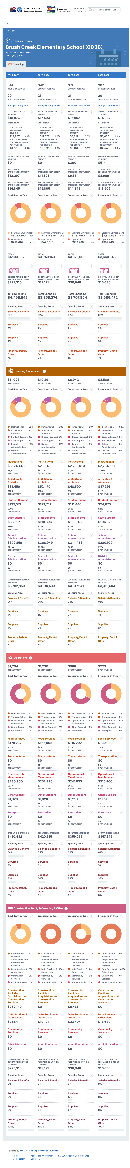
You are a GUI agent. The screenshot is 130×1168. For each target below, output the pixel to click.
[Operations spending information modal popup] (30, 658)
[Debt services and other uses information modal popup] (31, 1014)
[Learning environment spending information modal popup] (44, 371)
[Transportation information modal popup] (31, 756)
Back (13, 31)
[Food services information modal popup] (31, 739)
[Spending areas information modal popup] (31, 844)
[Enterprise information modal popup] (31, 812)
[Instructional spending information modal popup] (31, 462)
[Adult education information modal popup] (31, 1044)
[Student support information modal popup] (31, 500)
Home (7, 23)
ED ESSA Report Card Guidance (73, 1155)
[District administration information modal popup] (31, 556)
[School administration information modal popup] (31, 535)
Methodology (19, 1159)
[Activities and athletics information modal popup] (31, 479)
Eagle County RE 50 (19, 105)
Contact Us (36, 1159)
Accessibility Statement (42, 1155)
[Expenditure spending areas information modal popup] (31, 306)
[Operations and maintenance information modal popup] (31, 774)
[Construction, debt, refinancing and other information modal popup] (31, 266)
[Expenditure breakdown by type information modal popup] (31, 195)
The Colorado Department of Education (39, 1150)
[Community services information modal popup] (31, 1029)
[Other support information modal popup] (31, 795)
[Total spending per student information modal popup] (31, 112)
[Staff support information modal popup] (31, 518)
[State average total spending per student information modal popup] (31, 182)
